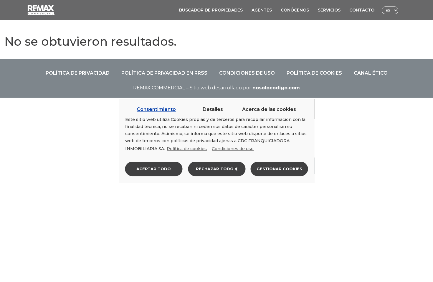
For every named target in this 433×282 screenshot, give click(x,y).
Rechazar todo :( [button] (216, 168)
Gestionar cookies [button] (279, 168)
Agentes (262, 10)
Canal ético (371, 73)
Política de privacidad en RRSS (164, 73)
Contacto (361, 10)
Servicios (329, 10)
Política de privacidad (78, 73)
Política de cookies (314, 73)
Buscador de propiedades (211, 10)
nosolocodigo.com (276, 88)
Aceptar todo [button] (153, 168)
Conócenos (295, 10)
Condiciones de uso (247, 73)
